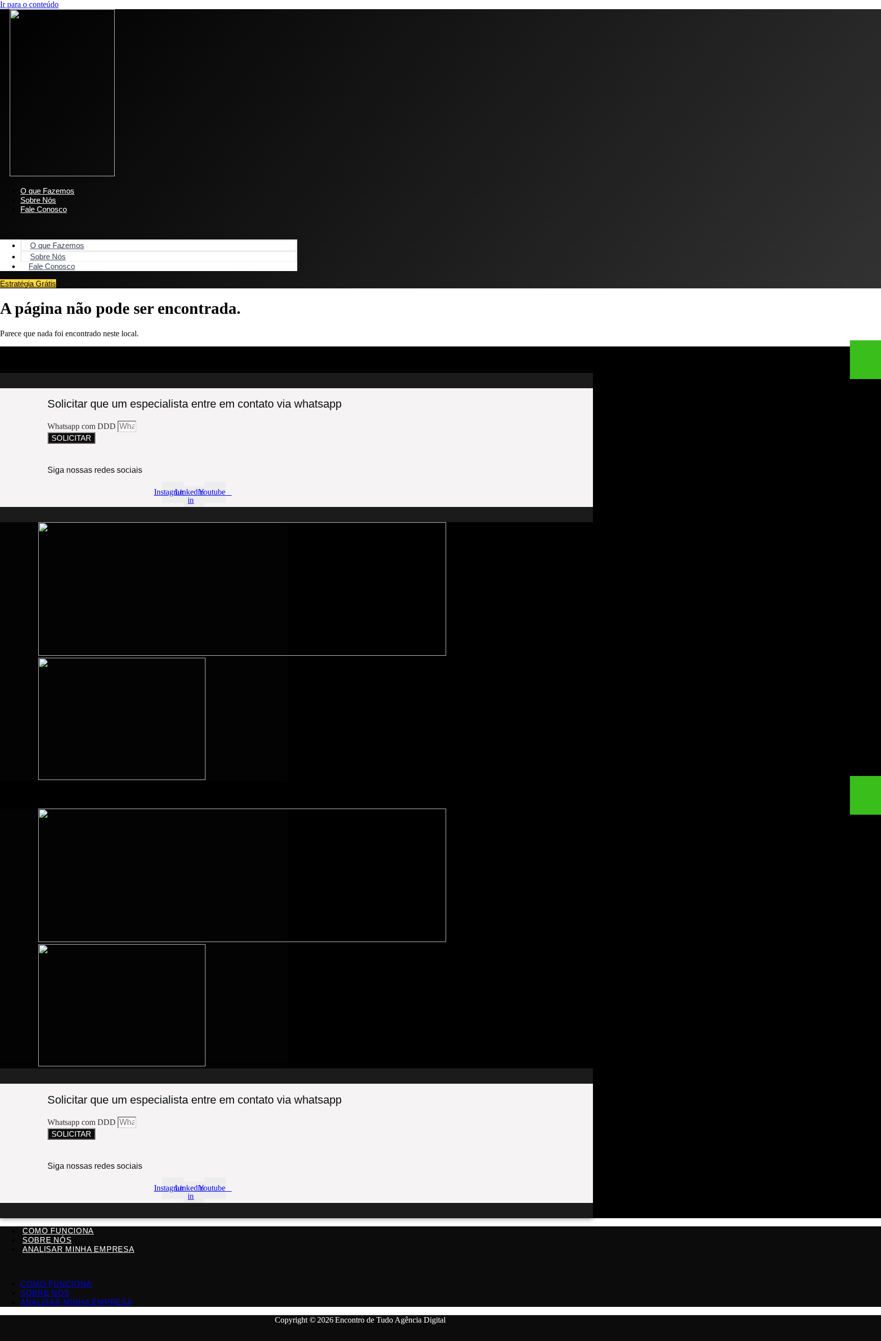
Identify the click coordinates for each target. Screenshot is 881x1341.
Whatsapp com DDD (82, 426)
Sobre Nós (46, 1240)
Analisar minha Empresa (78, 1249)
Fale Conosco (43, 209)
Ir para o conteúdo (29, 4)
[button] (148, 226)
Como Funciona (58, 1230)
